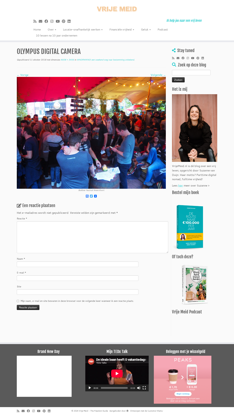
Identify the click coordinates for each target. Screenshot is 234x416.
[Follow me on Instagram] (53, 21)
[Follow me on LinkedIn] (70, 21)
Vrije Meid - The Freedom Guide (93, 410)
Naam (21, 258)
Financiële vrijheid (120, 29)
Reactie (22, 218)
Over (51, 29)
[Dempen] (138, 388)
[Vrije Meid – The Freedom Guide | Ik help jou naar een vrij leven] (117, 8)
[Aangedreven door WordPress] (127, 410)
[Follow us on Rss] (36, 21)
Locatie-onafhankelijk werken (82, 29)
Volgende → (158, 75)
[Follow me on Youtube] (59, 21)
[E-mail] (42, 21)
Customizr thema (155, 410)
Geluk (145, 29)
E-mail (21, 272)
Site (19, 286)
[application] (117, 373)
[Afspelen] (89, 388)
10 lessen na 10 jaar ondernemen (56, 35)
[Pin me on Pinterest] (64, 21)
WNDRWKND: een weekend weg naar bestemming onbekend (105, 59)
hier (180, 185)
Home (37, 29)
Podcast (163, 29)
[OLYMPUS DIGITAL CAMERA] (91, 132)
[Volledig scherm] (144, 388)
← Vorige (22, 75)
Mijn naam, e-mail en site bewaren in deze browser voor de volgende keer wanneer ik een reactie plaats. (77, 301)
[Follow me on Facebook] (47, 21)
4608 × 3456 (67, 59)
